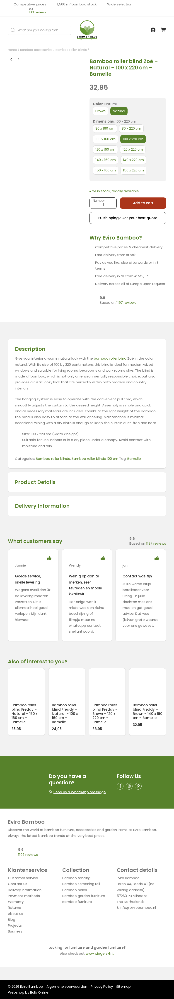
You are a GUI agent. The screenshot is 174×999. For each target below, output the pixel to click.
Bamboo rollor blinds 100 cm (95, 458)
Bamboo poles (74, 889)
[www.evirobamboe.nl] (16, 17)
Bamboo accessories (36, 50)
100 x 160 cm (105, 139)
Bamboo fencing (76, 878)
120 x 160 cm (105, 149)
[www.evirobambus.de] (16, 22)
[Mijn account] (153, 30)
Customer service (23, 878)
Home (12, 50)
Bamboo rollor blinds (71, 50)
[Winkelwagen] (163, 30)
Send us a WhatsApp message (79, 792)
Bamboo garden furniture (83, 895)
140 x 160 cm (105, 159)
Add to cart (143, 203)
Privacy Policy (102, 986)
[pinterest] (138, 786)
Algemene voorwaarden (66, 986)
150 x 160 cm (105, 170)
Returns (14, 907)
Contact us (17, 883)
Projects (15, 925)
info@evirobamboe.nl (138, 907)
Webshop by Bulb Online (28, 992)
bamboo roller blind (110, 358)
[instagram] (129, 786)
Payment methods (24, 895)
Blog (11, 919)
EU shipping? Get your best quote (127, 218)
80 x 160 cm (104, 128)
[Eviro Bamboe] (87, 30)
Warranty (16, 901)
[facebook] (120, 786)
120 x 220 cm (133, 149)
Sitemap (123, 986)
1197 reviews (37, 12)
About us (15, 913)
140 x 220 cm (133, 159)
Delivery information (24, 889)
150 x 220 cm (133, 170)
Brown (100, 111)
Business (15, 931)
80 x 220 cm (131, 128)
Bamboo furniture (77, 901)
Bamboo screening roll (81, 883)
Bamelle (134, 458)
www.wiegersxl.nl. (100, 953)
